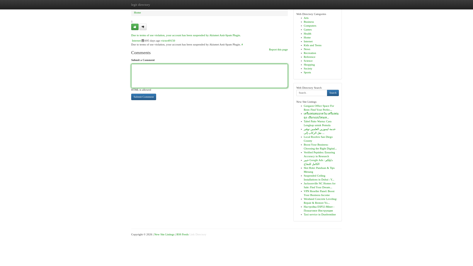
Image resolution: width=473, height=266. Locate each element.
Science (308, 60)
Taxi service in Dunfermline (320, 214)
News (307, 49)
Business (309, 21)
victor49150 (168, 40)
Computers (310, 25)
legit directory (140, 4)
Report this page (278, 49)
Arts (306, 17)
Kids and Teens (312, 45)
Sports (307, 72)
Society (308, 68)
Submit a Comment (143, 60)
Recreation (310, 53)
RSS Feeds (182, 234)
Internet (136, 40)
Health (307, 33)
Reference (309, 56)
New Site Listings (164, 234)
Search (332, 92)
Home (137, 12)
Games (308, 29)
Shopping (309, 64)
